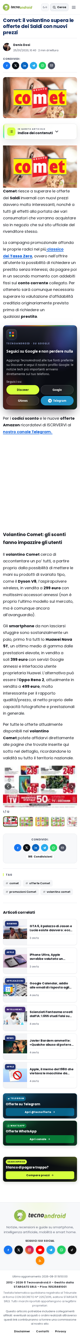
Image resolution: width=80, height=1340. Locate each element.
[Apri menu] (73, 7)
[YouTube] (40, 1250)
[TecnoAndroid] (20, 7)
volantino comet (58, 892)
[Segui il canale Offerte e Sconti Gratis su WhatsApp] (61, 1250)
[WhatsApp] (42, 65)
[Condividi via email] (51, 65)
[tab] (10, 822)
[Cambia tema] (45, 7)
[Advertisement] (40, 455)
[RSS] (40, 1260)
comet (14, 883)
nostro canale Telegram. (27, 431)
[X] (15, 65)
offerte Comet (39, 883)
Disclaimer (22, 1331)
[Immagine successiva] (71, 786)
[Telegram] (33, 65)
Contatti (42, 1331)
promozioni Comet (22, 892)
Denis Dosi (21, 45)
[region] (40, 786)
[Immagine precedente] (8, 786)
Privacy (60, 1331)
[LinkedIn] (24, 65)
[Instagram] (29, 1250)
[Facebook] (6, 65)
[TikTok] (72, 1250)
